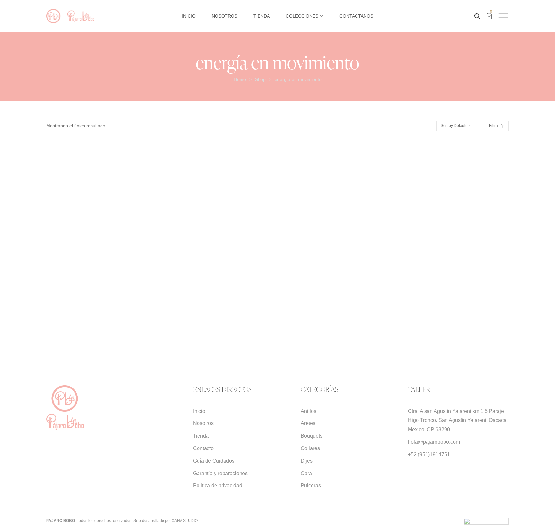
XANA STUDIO (185, 520)
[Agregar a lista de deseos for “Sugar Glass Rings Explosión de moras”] (104, 217)
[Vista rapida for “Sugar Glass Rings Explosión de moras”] (74, 217)
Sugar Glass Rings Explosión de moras (94, 288)
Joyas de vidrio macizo (91, 311)
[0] (489, 16)
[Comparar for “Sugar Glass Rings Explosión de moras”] (119, 217)
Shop (260, 79)
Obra (124, 311)
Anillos (54, 311)
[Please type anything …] (477, 16)
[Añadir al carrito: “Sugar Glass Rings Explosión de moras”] (89, 217)
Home (240, 79)
